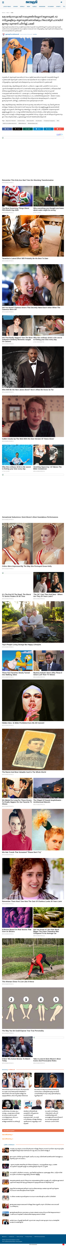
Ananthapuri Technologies (16, 1241)
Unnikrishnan (21, 121)
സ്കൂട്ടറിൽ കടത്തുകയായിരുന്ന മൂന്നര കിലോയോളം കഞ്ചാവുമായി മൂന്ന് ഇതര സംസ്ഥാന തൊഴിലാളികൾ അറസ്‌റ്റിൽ (34, 1189)
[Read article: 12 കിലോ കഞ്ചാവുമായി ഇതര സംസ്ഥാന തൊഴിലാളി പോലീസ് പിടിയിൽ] (5, 1198)
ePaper (15, 6)
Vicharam (51, 6)
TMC (58, 121)
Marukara (42, 6)
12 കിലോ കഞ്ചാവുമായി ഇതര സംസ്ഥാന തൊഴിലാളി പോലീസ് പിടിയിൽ (33, 1196)
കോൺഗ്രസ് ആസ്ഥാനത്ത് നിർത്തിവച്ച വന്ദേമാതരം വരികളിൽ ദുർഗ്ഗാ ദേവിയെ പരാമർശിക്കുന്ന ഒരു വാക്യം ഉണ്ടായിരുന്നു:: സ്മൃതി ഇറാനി (47, 1093)
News (8, 12)
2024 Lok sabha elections (10, 123)
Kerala (22, 6)
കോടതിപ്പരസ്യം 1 (7, 1135)
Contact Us (11, 1236)
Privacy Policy (28, 1236)
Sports (58, 6)
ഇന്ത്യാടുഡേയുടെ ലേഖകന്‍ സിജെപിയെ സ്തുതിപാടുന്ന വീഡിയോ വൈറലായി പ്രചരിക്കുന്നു (34, 1205)
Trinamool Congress (49, 121)
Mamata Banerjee (32, 123)
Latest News (7, 6)
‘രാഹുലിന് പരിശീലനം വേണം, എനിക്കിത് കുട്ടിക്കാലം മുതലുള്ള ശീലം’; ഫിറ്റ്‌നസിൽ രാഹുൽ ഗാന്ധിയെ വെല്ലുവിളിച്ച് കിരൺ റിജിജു (36, 1173)
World (35, 6)
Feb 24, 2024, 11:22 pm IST (26, 34)
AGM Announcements (39, 1236)
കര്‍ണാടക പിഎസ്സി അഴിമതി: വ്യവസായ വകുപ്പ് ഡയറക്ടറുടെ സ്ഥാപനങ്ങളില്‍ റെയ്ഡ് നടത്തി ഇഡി (34, 1221)
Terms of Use (20, 1236)
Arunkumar (39, 121)
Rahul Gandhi (30, 121)
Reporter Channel (11, 121)
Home (3, 12)
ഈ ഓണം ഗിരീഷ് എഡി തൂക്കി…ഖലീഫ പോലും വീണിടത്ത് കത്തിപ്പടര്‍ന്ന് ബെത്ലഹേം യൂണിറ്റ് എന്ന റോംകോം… (36, 1158)
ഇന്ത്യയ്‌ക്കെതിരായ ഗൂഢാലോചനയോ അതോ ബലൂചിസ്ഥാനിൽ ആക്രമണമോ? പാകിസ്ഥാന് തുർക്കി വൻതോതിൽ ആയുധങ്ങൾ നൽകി (35, 1213)
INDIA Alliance (22, 123)
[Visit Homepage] (31, 2)
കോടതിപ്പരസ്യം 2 (7, 1139)
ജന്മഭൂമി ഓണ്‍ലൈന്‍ (12, 34)
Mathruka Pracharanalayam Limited (11, 1240)
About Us (4, 1236)
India (28, 6)
